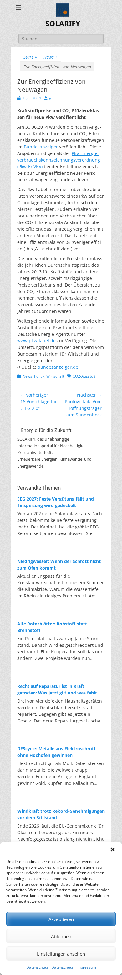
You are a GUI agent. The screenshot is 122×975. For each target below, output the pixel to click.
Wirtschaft (55, 376)
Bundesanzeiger (41, 147)
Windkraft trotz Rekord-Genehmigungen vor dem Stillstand (61, 814)
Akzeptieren (61, 919)
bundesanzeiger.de (58, 367)
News (50, 57)
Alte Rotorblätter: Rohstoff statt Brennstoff (52, 627)
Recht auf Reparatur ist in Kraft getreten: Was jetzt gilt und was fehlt (57, 689)
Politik (39, 376)
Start (30, 57)
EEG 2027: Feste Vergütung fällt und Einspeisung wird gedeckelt (55, 502)
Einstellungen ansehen (61, 954)
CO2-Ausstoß (84, 376)
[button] (112, 849)
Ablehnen (61, 936)
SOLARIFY (62, 23)
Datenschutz (37, 967)
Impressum (86, 967)
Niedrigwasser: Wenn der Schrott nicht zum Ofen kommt (59, 564)
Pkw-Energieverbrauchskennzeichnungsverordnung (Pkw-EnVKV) (58, 159)
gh (51, 98)
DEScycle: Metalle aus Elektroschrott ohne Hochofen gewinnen (56, 752)
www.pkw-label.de (36, 341)
